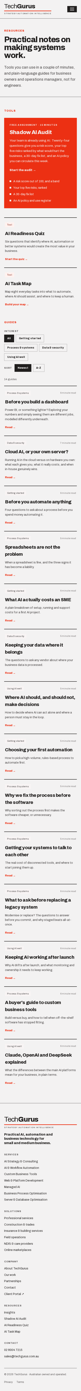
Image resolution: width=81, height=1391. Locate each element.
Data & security (53, 347)
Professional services (18, 1218)
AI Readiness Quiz (16, 1325)
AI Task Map (12, 1331)
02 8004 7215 (13, 1350)
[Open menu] (72, 9)
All (9, 338)
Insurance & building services (23, 1230)
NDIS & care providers (18, 1243)
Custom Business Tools (20, 1174)
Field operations (15, 1237)
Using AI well (16, 357)
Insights (9, 1312)
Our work (10, 1274)
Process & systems (20, 347)
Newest (23, 367)
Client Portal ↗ (14, 1294)
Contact (10, 1287)
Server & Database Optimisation (25, 1199)
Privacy (8, 1382)
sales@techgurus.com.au (21, 1356)
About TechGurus (16, 1268)
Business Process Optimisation (25, 1193)
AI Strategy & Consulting (21, 1161)
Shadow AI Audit (15, 1318)
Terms (20, 1382)
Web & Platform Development (23, 1180)
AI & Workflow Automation (21, 1167)
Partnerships (12, 1281)
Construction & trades (19, 1224)
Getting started (30, 338)
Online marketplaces (17, 1250)
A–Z (38, 367)
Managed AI (12, 1187)
